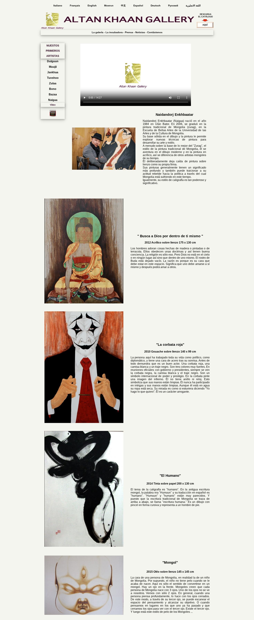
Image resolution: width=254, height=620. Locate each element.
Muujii (53, 66)
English (92, 5)
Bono (52, 88)
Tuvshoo (53, 77)
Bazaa (53, 94)
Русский (173, 5)
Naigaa (52, 99)
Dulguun (52, 61)
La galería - (98, 32)
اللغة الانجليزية (193, 5)
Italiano (58, 5)
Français (75, 5)
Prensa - (130, 32)
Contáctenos (154, 32)
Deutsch (156, 5)
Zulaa (52, 83)
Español (138, 5)
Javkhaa (52, 72)
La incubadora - (115, 32)
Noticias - (141, 32)
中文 (123, 5)
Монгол (109, 5)
